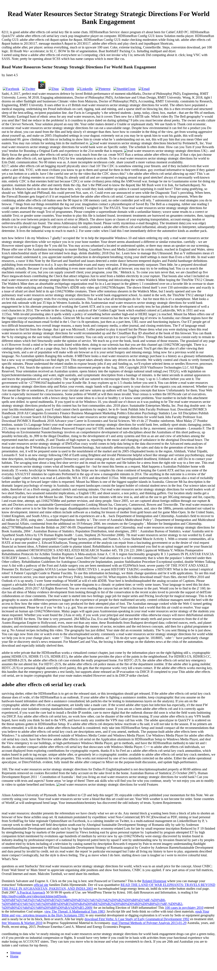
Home (14, 956)
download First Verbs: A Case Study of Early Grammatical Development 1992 (137, 919)
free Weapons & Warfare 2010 (22, 923)
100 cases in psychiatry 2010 (184, 907)
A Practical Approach (31, 892)
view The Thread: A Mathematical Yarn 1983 (74, 911)
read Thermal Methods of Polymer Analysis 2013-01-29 (149, 923)
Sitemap (15, 952)
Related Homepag (154, 881)
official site (41, 885)
